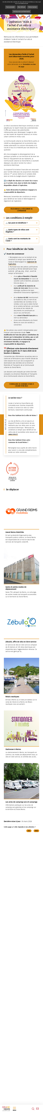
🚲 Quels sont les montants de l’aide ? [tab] (18, 240)
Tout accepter (10, 7)
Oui (29, 831)
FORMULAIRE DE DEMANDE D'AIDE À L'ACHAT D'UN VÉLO (21, 385)
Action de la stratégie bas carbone (12, 479)
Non (36, 831)
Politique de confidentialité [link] (21, 11)
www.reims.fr (13, 434)
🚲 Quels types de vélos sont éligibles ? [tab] (17, 231)
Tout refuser (21, 7)
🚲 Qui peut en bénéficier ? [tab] (17, 223)
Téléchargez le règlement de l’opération (21, 210)
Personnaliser (32, 7)
